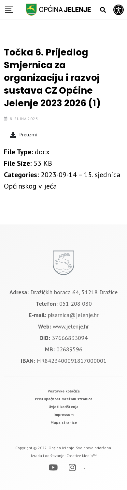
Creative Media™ (81, 455)
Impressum (63, 414)
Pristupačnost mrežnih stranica (63, 398)
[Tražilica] (103, 10)
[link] (64, 391)
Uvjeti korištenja (63, 406)
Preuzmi (28, 134)
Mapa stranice (63, 422)
